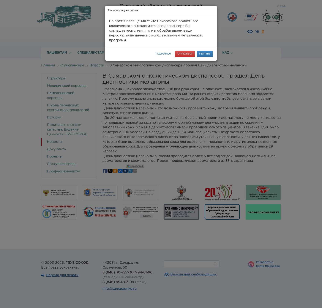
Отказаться (184, 54)
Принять (205, 54)
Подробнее (163, 54)
